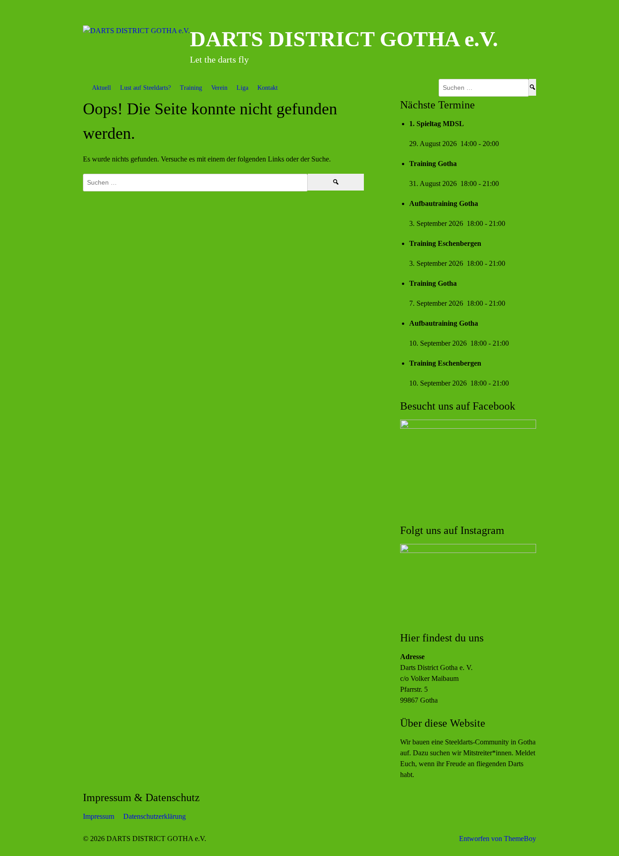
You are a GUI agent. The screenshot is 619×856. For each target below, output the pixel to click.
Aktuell (101, 87)
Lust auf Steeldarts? (145, 87)
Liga (242, 87)
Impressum (98, 816)
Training (191, 87)
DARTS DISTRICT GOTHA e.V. (344, 39)
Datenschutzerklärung (154, 816)
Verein (219, 87)
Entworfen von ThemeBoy (497, 838)
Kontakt (267, 87)
